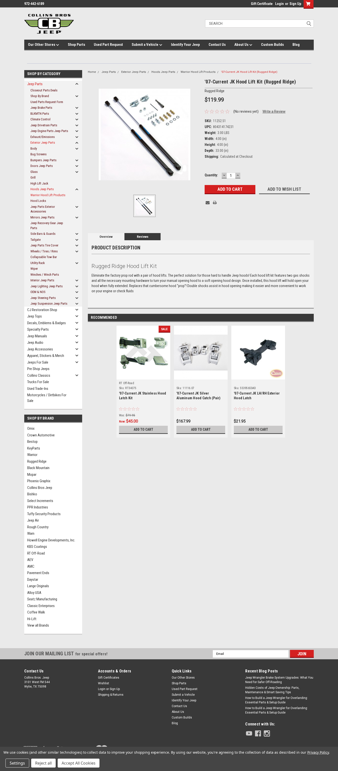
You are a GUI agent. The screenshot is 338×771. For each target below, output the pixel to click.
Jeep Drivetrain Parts (43, 125)
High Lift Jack (39, 183)
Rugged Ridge (37, 461)
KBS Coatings (37, 546)
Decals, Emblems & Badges (46, 323)
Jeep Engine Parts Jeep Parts (49, 131)
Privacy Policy (318, 752)
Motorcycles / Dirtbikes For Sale (46, 398)
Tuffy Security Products (44, 514)
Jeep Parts (35, 84)
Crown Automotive (41, 435)
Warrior (32, 454)
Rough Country (37, 527)
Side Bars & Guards (42, 234)
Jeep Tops (34, 316)
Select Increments (40, 501)
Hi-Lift (31, 619)
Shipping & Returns (110, 694)
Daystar (32, 579)
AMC (30, 566)
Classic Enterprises (41, 606)
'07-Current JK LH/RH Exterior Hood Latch (257, 395)
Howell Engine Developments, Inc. (51, 540)
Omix (31, 428)
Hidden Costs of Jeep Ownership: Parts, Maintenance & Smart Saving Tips (272, 690)
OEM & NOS (38, 292)
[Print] (215, 203)
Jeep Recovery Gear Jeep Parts (46, 225)
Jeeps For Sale (37, 362)
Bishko (32, 494)
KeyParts (33, 448)
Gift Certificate (262, 4)
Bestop (32, 441)
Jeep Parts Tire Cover (44, 245)
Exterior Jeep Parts (42, 142)
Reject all (43, 763)
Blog (296, 44)
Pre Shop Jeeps (38, 369)
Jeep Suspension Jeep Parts (48, 303)
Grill (33, 177)
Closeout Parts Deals (43, 90)
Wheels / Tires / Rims (44, 251)
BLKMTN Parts (39, 113)
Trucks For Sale (38, 382)
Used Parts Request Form (46, 102)
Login (279, 4)
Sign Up (295, 4)
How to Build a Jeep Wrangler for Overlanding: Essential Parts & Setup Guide (276, 700)
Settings (17, 763)
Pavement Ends (38, 573)
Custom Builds (272, 44)
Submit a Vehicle (145, 44)
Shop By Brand (39, 96)
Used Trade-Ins (37, 388)
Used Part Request (108, 44)
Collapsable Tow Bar (43, 257)
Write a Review (274, 111)
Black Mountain (38, 468)
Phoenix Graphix (38, 481)
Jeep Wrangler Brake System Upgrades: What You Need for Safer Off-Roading (279, 680)
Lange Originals (38, 586)
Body (33, 148)
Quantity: (211, 175)
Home (92, 72)
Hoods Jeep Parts (42, 189)
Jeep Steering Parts (43, 298)
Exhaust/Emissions (42, 137)
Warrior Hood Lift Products (47, 195)
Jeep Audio (35, 342)
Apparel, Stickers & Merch (45, 355)
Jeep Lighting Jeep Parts (46, 286)
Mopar (31, 474)
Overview (106, 237)
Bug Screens (38, 154)
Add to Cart (143, 429)
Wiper (34, 268)
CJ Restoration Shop (42, 310)
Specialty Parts (38, 329)
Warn (30, 533)
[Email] (208, 203)
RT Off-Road (36, 553)
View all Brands (38, 625)
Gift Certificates (108, 677)
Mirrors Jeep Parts (42, 217)
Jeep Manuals (37, 336)
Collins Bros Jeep (39, 487)
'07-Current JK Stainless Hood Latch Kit (142, 395)
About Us (241, 44)
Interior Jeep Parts (42, 280)
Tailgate (35, 239)
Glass (34, 172)
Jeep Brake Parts (41, 107)
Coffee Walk (36, 612)
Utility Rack (37, 263)
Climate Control (40, 119)
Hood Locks (38, 201)
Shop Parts (76, 44)
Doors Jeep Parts (41, 166)
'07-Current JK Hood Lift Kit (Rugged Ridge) (249, 72)
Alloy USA (34, 592)
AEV (30, 560)
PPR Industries (37, 507)
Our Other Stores (42, 44)
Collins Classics (38, 375)
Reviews (142, 237)
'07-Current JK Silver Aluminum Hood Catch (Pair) (198, 395)
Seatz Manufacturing (42, 599)
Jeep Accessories (40, 349)
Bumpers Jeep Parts (43, 160)
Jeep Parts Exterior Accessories (42, 209)
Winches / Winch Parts (44, 274)
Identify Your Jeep (185, 44)
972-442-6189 (34, 4)
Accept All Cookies (79, 763)
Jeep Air (33, 520)
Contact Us (217, 44)
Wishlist (103, 683)
